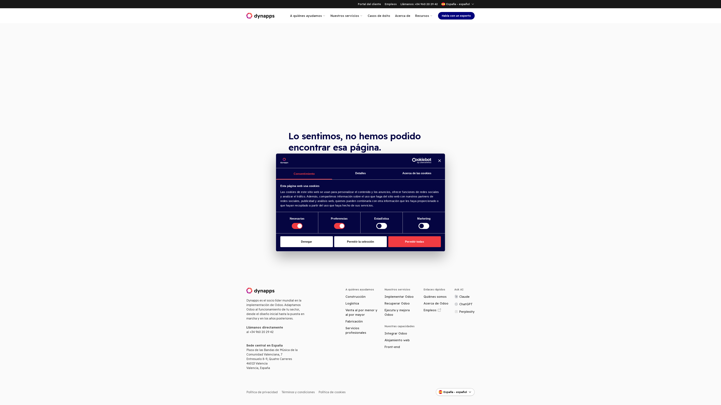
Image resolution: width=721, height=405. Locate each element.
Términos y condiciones (298, 392)
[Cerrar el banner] (439, 160)
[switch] (339, 226)
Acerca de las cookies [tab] (416, 173)
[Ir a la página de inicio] (260, 16)
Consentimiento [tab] (304, 173)
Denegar (306, 241)
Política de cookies (331, 392)
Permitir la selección (360, 241)
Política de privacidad (262, 392)
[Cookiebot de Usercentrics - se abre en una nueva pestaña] (414, 161)
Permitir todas (414, 241)
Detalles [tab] (360, 173)
